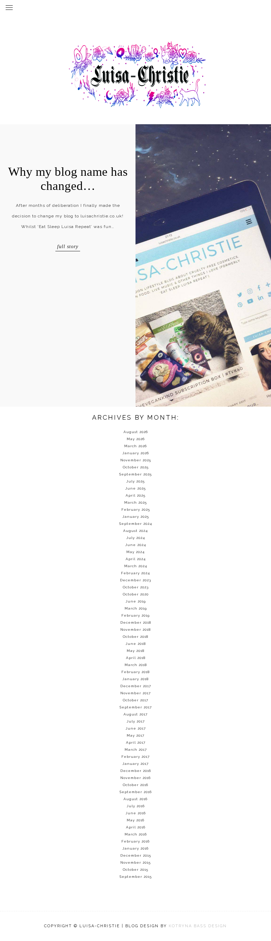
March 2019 (136, 608)
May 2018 (135, 651)
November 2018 (135, 629)
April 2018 (135, 658)
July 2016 (136, 806)
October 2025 (136, 467)
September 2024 (135, 524)
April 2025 (135, 495)
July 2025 (135, 481)
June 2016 (136, 813)
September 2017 (136, 707)
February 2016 (135, 841)
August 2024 (135, 531)
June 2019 (136, 601)
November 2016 (135, 778)
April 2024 (136, 559)
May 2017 (135, 735)
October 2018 (135, 637)
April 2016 (135, 827)
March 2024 (135, 566)
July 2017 (136, 721)
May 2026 (136, 439)
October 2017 (135, 700)
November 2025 (135, 460)
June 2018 (136, 644)
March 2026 (135, 446)
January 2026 (135, 453)
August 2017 (135, 714)
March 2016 (136, 834)
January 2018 (135, 679)
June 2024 (135, 545)
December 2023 (135, 580)
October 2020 (136, 594)
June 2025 (135, 488)
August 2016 (135, 799)
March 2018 (136, 665)
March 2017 (136, 749)
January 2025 (135, 517)
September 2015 (136, 877)
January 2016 (135, 848)
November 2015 (135, 862)
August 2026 (136, 432)
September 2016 (136, 792)
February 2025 (135, 509)
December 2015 (135, 855)
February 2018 (135, 672)
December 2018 (135, 622)
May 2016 (135, 820)
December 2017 (135, 686)
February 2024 (135, 573)
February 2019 (135, 615)
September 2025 (135, 474)
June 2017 (136, 728)
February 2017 (135, 757)
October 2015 (135, 869)
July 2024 (135, 538)
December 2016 (135, 771)
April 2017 (135, 742)
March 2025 (135, 502)
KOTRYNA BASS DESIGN (198, 926)
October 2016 (135, 785)
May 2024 (135, 552)
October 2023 (136, 587)
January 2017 (135, 764)
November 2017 (135, 693)
